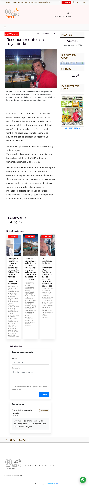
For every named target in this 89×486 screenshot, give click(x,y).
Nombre (14, 358)
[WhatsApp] (73, 2)
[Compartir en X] (15, 223)
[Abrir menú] (5, 27)
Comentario (16, 368)
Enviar (44, 394)
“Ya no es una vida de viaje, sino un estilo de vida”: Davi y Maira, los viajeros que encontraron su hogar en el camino (30, 269)
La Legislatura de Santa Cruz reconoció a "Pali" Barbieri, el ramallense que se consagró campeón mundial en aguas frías (47, 272)
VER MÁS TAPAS (72, 128)
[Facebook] (77, 2)
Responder (44, 411)
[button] (59, 2)
